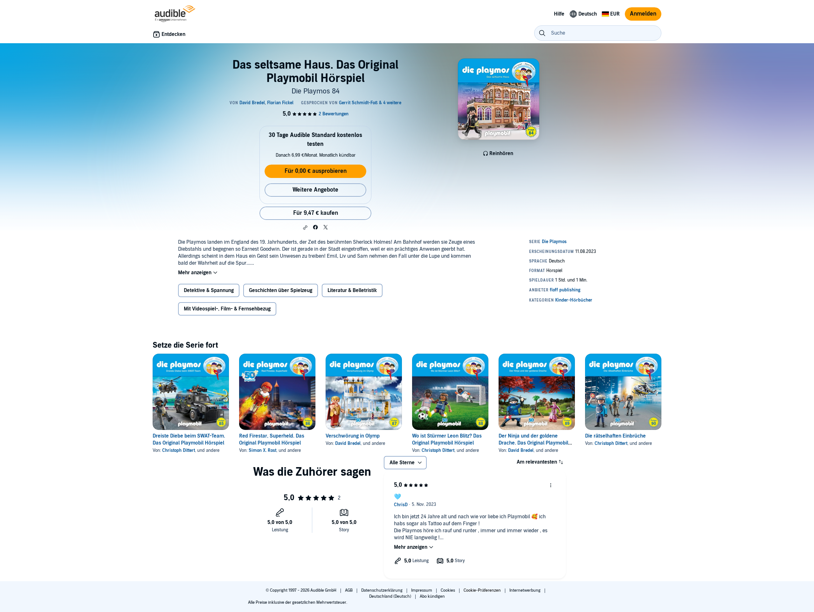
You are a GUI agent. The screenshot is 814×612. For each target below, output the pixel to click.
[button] (305, 227)
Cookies (448, 590)
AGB (349, 590)
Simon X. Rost (262, 450)
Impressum (422, 590)
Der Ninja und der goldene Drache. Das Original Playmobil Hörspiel (533, 443)
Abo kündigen (432, 596)
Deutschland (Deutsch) (390, 596)
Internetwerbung (525, 590)
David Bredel (348, 443)
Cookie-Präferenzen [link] (482, 590)
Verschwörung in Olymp (353, 436)
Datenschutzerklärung (382, 590)
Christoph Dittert (178, 450)
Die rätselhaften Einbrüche (615, 436)
